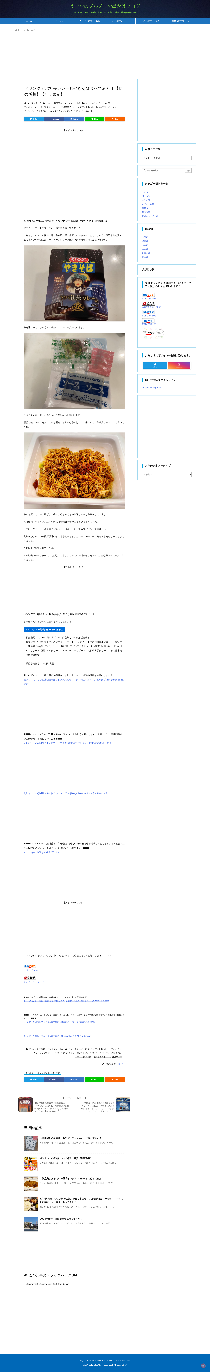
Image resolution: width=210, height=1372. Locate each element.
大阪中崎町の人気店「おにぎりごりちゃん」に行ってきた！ (71, 1138)
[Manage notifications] (203, 1365)
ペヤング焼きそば (57, 111)
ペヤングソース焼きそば (35, 111)
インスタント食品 (72, 103)
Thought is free (120, 1365)
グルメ (32, 30)
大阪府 (145, 237)
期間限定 (58, 103)
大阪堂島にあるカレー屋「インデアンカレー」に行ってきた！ (72, 1178)
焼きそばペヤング (75, 111)
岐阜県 (145, 257)
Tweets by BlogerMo (151, 387)
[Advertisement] (99, 56)
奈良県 (145, 249)
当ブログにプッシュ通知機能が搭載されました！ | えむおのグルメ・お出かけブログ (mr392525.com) (66, 1001)
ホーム (20, 30)
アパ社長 (106, 103)
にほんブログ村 (32, 970)
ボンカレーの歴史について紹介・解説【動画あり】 (66, 1158)
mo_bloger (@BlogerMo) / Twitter (42, 852)
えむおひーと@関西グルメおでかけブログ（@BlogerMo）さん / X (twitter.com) (65, 793)
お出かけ (146, 200)
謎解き (145, 208)
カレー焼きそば (93, 103)
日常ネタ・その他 (150, 216)
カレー (56, 107)
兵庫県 (145, 241)
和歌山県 (146, 253)
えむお (120, 1064)
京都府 (145, 245)
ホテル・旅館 (148, 204)
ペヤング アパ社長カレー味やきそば (89, 107)
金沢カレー (90, 111)
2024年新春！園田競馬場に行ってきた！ (61, 1218)
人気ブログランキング (34, 982)
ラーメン (146, 196)
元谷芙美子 (66, 107)
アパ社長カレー (31, 107)
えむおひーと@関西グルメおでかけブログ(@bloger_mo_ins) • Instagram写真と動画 (67, 743)
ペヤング (112, 107)
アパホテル (46, 107)
